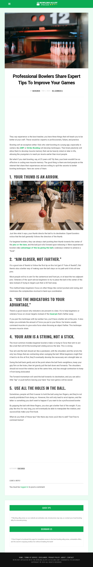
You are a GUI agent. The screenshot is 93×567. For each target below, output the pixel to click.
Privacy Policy (54, 557)
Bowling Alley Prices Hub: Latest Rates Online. (47, 4)
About (63, 557)
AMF (22, 148)
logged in (24, 487)
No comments (57, 91)
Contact (70, 557)
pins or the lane (20, 245)
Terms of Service (30, 557)
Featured (21, 468)
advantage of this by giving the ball (37, 248)
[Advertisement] (46, 116)
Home (21, 557)
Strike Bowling (33, 148)
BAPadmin (36, 91)
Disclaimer (43, 557)
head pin (54, 314)
